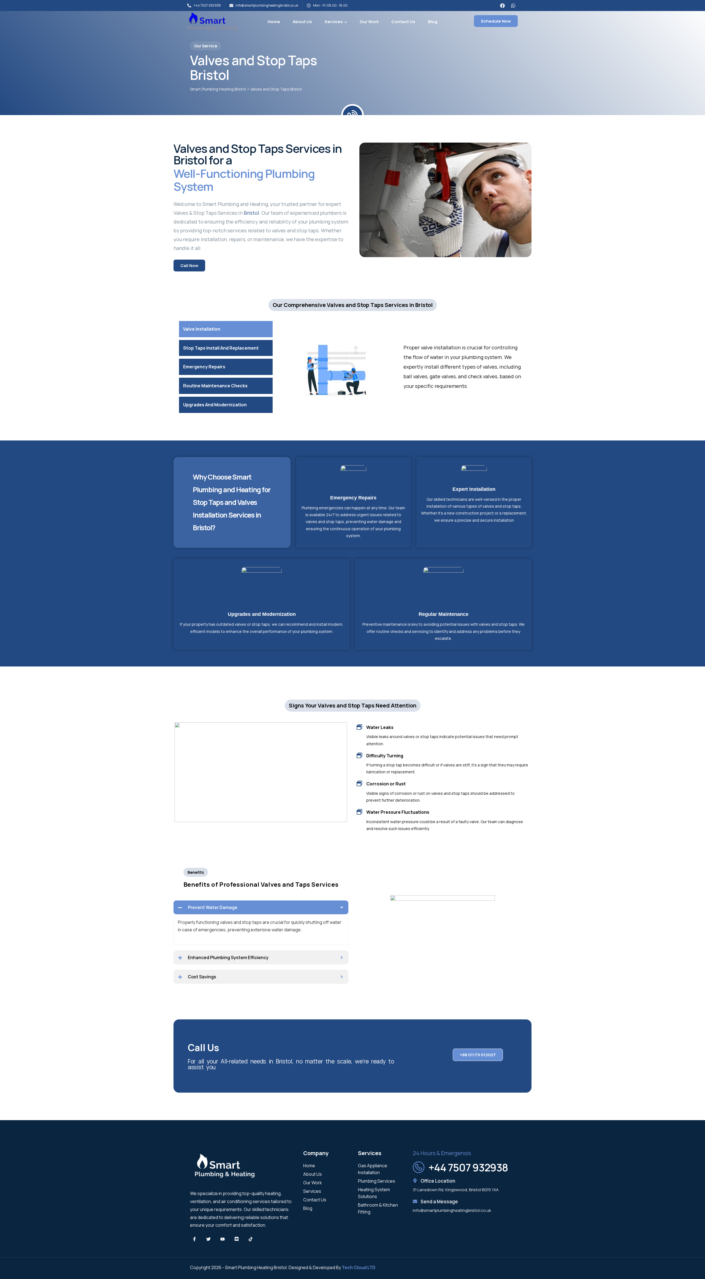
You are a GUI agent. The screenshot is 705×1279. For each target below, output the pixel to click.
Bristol (251, 212)
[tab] (226, 329)
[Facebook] (502, 5)
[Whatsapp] (513, 5)
